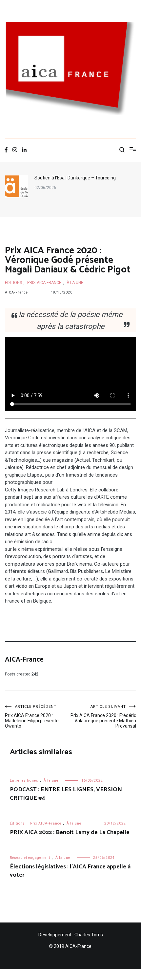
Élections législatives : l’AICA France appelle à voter (70, 871)
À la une (75, 282)
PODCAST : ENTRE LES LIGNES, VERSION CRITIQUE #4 (66, 794)
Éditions (13, 282)
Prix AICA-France (44, 282)
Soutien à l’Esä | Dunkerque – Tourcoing (75, 177)
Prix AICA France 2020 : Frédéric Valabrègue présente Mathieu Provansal (103, 716)
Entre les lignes (24, 780)
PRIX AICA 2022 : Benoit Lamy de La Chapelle (70, 832)
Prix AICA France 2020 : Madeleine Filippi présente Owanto (32, 716)
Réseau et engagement (30, 858)
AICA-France (16, 292)
